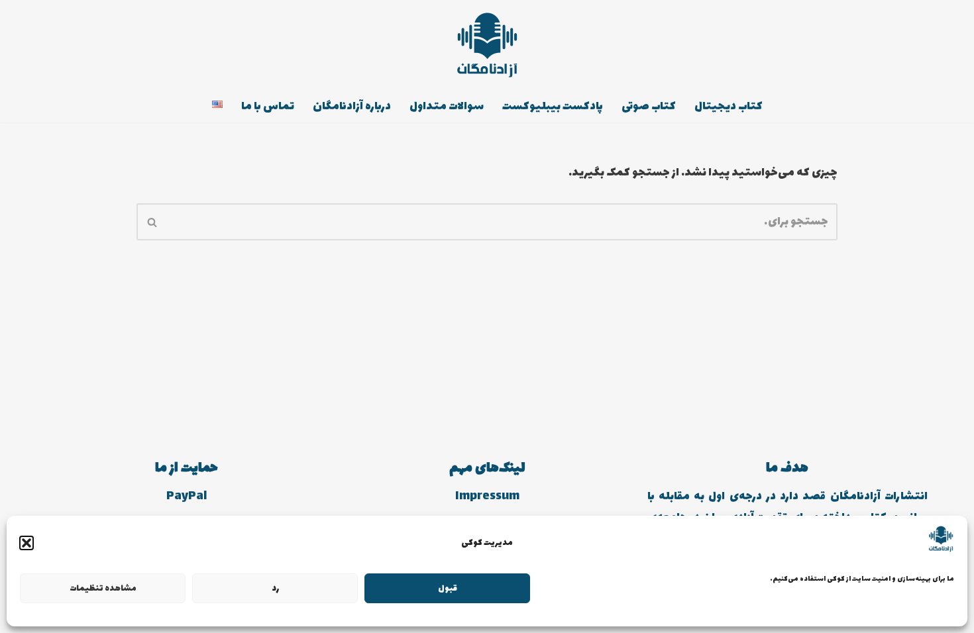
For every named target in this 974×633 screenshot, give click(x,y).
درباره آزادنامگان (352, 106)
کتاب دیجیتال (728, 106)
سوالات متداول (446, 106)
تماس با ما (267, 106)
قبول (447, 589)
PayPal (186, 496)
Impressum (487, 496)
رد (275, 589)
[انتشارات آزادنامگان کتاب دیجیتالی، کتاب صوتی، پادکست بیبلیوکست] (487, 45)
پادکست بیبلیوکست (552, 106)
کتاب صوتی (649, 106)
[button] (26, 543)
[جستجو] (151, 221)
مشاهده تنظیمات (103, 589)
